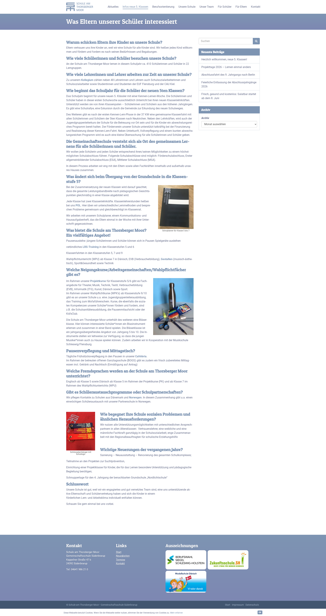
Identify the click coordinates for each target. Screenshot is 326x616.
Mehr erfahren (176, 613)
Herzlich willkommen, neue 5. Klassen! (224, 59)
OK (260, 612)
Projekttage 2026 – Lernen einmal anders (226, 67)
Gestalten (167, 259)
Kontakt (120, 563)
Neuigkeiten (123, 555)
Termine (120, 559)
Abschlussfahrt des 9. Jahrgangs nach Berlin (228, 74)
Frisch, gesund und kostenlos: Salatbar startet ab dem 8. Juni (228, 96)
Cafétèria (141, 356)
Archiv (205, 118)
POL (78, 205)
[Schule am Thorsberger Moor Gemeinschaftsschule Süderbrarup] (80, 7)
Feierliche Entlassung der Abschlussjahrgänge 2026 (228, 84)
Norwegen (135, 397)
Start (118, 552)
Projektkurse (98, 281)
